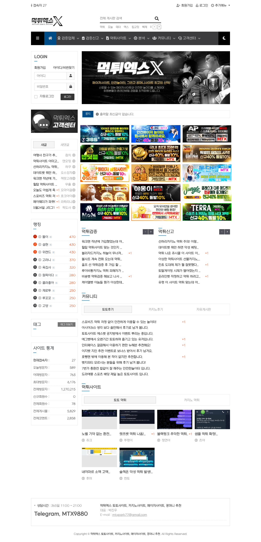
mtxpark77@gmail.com (129, 515)
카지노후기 (156, 309)
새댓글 (65, 145)
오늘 (110, 27)
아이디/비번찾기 (63, 68)
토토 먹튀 (120, 400)
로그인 (203, 5)
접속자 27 (39, 5)
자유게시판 (204, 309)
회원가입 (187, 5)
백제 (144, 27)
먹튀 (102, 27)
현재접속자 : (54, 360)
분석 (141, 38)
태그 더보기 (67, 324)
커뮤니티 (164, 38)
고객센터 (189, 38)
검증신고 (92, 38)
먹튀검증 (89, 231)
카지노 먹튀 (191, 400)
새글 (44, 145)
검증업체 (68, 38)
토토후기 (108, 309)
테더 (118, 27)
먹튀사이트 (118, 38)
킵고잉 (135, 27)
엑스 (126, 27)
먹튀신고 (166, 231)
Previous (145, 231)
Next (151, 231)
